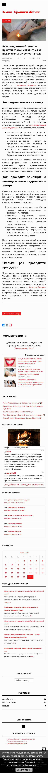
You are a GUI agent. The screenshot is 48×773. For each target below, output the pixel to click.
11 (36, 565)
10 (30, 565)
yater (20, 526)
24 (30, 573)
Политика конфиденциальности (17, 743)
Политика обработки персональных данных (21, 739)
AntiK (31, 656)
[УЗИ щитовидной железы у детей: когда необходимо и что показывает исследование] (10, 377)
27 (6, 577)
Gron (31, 616)
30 (24, 577)
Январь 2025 (24, 552)
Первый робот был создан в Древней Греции (21, 418)
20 (6, 573)
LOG (20, 534)
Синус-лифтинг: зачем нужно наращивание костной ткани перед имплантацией (30, 361)
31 (30, 577)
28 (12, 577)
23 (24, 573)
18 (36, 569)
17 (30, 569)
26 (42, 573)
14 (12, 569)
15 (18, 569)
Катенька (22, 502)
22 (18, 573)
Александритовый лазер (11, 314)
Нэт (20, 518)
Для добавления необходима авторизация (24, 484)
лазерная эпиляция (26, 85)
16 (24, 569)
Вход (31, 348)
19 (42, 569)
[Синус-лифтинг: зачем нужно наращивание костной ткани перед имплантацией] (10, 366)
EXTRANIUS (7, 602)
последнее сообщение (10, 502)
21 (12, 573)
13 (6, 569)
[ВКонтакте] (3, 325)
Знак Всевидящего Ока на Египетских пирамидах (22, 415)
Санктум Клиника (37, 287)
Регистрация (21, 348)
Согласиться (24, 770)
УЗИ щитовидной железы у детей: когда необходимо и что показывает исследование (30, 371)
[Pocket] (10, 325)
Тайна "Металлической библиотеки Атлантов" (21, 403)
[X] (7, 325)
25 (36, 573)
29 (18, 577)
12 (42, 565)
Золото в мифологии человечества (17, 412)
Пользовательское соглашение (17, 741)
